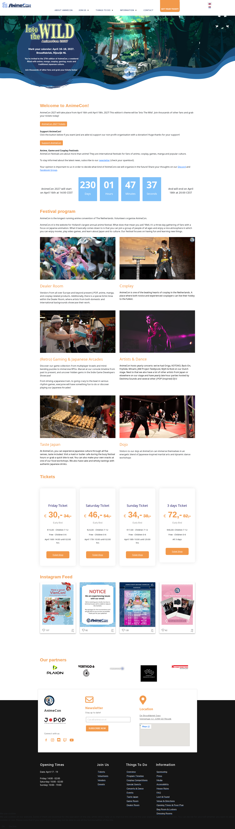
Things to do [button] (103, 10)
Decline (12, 826)
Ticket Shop (57, 554)
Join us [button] (82, 10)
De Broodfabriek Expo (150, 715)
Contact (148, 10)
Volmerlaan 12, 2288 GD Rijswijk (155, 718)
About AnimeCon (63, 10)
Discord (182, 166)
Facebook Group (48, 170)
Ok (3, 826)
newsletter (104, 160)
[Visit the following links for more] (46, 740)
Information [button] (127, 10)
